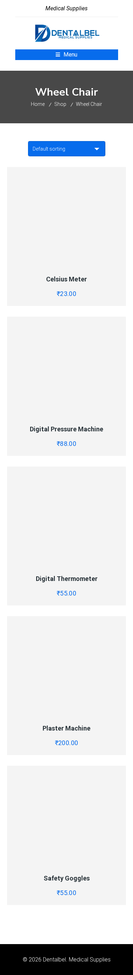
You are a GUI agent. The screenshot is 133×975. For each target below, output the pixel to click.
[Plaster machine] (66, 666)
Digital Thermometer (67, 578)
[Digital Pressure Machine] (66, 366)
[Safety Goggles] (66, 815)
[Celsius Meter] (66, 216)
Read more (96, 711)
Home (38, 104)
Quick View (37, 261)
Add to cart (96, 261)
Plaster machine (66, 728)
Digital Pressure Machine (66, 429)
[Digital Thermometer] (66, 516)
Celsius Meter (66, 279)
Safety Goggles (67, 878)
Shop (60, 104)
